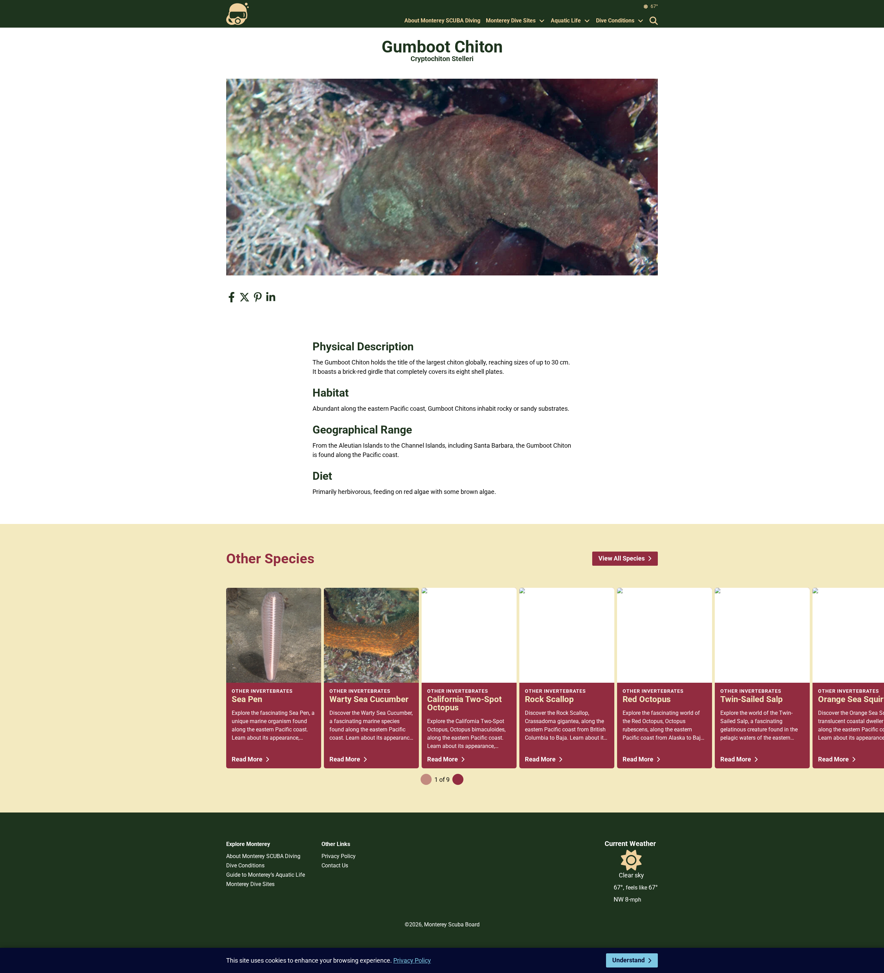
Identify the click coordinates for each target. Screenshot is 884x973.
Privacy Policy (338, 856)
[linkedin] (271, 297)
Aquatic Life (566, 20)
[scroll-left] (426, 779)
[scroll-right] (457, 779)
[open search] (654, 21)
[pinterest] (257, 297)
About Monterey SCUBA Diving (442, 20)
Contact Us (334, 865)
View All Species (621, 558)
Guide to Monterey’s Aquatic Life (265, 875)
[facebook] (231, 297)
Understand (628, 960)
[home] (237, 14)
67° (654, 6)
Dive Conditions (615, 20)
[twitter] (244, 297)
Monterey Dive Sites (511, 20)
